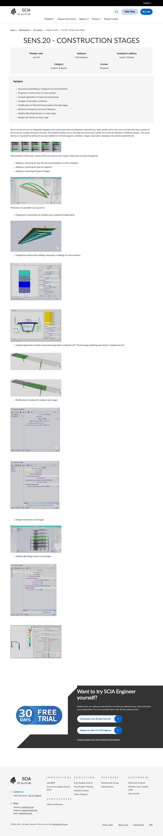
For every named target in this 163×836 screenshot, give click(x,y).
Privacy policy (108, 825)
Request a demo (111, 19)
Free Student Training (83, 787)
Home (12, 30)
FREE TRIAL (130, 12)
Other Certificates (55, 804)
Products (49, 19)
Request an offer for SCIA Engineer (95, 730)
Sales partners (107, 787)
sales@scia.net (25, 813)
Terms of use (123, 825)
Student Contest (81, 791)
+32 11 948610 (34, 796)
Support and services (66, 19)
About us (83, 19)
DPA (151, 825)
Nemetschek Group (110, 783)
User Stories (133, 794)
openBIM (51, 783)
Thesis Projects (80, 794)
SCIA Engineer (24, 30)
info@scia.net (28, 807)
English (147, 3)
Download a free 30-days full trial (95, 719)
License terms (138, 825)
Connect (96, 19)
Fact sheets (37, 30)
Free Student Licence (83, 783)
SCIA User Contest (136, 783)
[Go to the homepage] (20, 780)
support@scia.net (29, 810)
